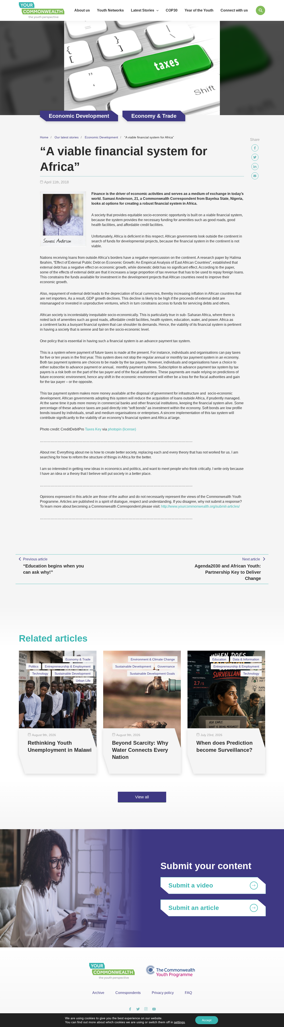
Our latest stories (67, 137)
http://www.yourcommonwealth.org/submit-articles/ (200, 506)
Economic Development (101, 137)
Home (44, 137)
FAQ (188, 993)
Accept (206, 1020)
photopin (115, 429)
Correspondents (128, 993)
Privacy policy (163, 993)
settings (179, 1022)
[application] (156, 10)
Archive (98, 993)
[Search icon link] (260, 10)
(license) (129, 429)
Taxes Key (93, 429)
